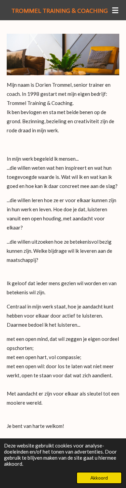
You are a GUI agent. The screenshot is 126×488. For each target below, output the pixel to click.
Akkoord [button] (99, 478)
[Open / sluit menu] (115, 10)
